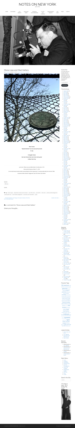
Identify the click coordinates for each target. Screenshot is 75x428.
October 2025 (66, 104)
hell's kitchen (64, 299)
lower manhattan (66, 310)
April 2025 (65, 110)
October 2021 (66, 165)
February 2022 (66, 158)
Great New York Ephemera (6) (67, 336)
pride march (69, 315)
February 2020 (66, 194)
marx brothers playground (17, 194)
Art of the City (66, 237)
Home (6, 11)
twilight (64, 323)
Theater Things (67, 279)
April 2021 (65, 173)
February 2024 (66, 124)
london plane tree (8, 194)
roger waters (64, 320)
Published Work (26, 12)
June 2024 (65, 120)
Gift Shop (57, 12)
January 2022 (66, 159)
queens (67, 317)
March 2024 (66, 123)
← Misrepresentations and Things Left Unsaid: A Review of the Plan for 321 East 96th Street (17, 198)
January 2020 (66, 195)
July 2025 (65, 107)
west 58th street (65, 325)
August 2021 (66, 169)
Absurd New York (67, 233)
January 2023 (66, 142)
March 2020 (66, 193)
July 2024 (65, 119)
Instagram (12, 11)
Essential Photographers (34, 12)
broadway (67, 293)
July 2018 (65, 224)
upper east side (67, 324)
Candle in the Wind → (55, 197)
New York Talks (67, 263)
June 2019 (65, 207)
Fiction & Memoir (67, 246)
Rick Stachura (7, 72)
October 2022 (66, 148)
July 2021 (65, 170)
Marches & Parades (66, 258)
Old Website (19, 12)
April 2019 (65, 209)
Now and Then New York (66, 267)
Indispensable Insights (50, 12)
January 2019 (66, 213)
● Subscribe (64, 85)
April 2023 (65, 139)
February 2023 (66, 141)
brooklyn (64, 294)
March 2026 (66, 95)
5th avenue (65, 285)
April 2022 (65, 155)
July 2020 (65, 188)
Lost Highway (66, 334)
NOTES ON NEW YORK (37, 4)
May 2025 (65, 108)
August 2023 (66, 135)
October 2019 (66, 201)
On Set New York (67, 269)
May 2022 (65, 154)
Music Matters (66, 259)
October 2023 (66, 131)
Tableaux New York (20, 72)
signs (36, 194)
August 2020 (66, 187)
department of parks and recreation (21, 192)
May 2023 (65, 137)
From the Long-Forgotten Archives (67, 250)
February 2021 (66, 176)
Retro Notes (66, 276)
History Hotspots (67, 254)
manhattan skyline (64, 312)
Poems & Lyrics (67, 273)
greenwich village (67, 298)
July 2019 (65, 206)
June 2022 (65, 153)
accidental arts (66, 286)
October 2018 (66, 219)
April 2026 (65, 94)
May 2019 (65, 208)
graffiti (63, 298)
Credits (68, 11)
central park (68, 294)
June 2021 (65, 171)
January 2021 (66, 177)
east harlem (38, 192)
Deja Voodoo (66, 338)
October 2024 (66, 117)
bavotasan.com (68, 425)
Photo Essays (66, 272)
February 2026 (66, 96)
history (64, 302)
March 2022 (66, 157)
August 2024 (66, 118)
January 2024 (66, 125)
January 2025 (66, 111)
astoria (64, 289)
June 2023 (65, 136)
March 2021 (66, 175)
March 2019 (66, 211)
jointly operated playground (52, 192)
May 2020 (65, 190)
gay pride (68, 297)
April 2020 (65, 191)
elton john (44, 192)
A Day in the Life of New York (67, 231)
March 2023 (66, 140)
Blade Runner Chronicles (66, 239)
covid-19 (65, 296)
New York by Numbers (66, 261)
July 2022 (65, 152)
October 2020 (66, 183)
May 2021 (65, 172)
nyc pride (65, 315)
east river (65, 297)
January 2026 (66, 98)
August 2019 (66, 205)
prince (63, 317)
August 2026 (66, 90)
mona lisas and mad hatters (28, 194)
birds (64, 293)
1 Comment (27, 72)
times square (66, 321)
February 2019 (66, 212)
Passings (65, 271)
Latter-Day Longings (43, 12)
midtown (66, 314)
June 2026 (65, 93)
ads (70, 286)
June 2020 (65, 189)
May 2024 (65, 122)
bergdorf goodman (65, 291)
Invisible (65, 351)
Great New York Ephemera (67, 253)
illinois (67, 305)
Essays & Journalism (66, 244)
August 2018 (66, 223)
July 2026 (65, 92)
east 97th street (32, 192)
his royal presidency (67, 300)
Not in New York (67, 264)
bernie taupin (10, 192)
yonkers (69, 325)
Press (62, 11)
